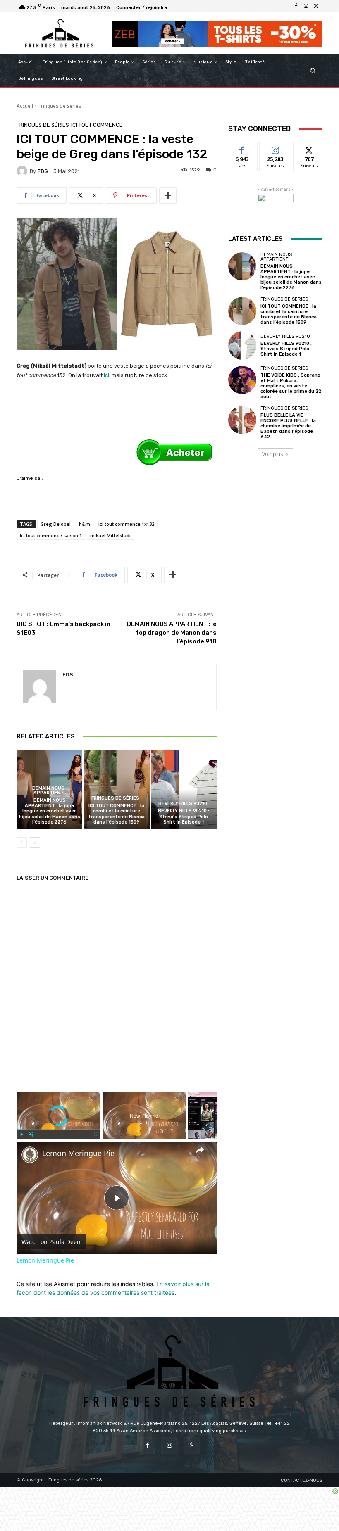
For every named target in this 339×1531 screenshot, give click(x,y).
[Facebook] (296, 6)
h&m (84, 524)
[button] (313, 70)
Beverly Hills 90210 (182, 803)
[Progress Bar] (58, 1129)
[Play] (21, 1134)
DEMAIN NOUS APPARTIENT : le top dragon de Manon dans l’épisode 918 (172, 632)
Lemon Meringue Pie (78, 1153)
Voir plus (272, 454)
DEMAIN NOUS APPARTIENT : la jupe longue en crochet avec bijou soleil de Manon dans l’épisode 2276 (49, 811)
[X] (316, 6)
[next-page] (35, 842)
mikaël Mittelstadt (110, 535)
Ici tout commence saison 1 (51, 535)
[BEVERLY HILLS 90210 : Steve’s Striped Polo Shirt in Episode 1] (184, 789)
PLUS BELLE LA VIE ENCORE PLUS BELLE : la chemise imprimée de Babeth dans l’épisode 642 (288, 426)
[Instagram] (306, 6)
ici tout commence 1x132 (126, 524)
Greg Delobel (56, 524)
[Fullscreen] (95, 1134)
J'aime (241, 148)
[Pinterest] (192, 1445)
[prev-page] (22, 842)
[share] (200, 1149)
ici (106, 375)
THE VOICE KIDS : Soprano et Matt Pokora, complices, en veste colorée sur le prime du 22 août (290, 386)
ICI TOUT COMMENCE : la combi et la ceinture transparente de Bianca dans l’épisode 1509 (116, 814)
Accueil (25, 105)
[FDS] (23, 171)
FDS (42, 171)
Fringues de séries (59, 105)
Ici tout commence (97, 125)
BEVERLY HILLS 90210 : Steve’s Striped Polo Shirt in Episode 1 (183, 816)
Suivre (275, 148)
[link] (29, 1154)
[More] (168, 195)
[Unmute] (31, 1134)
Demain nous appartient (48, 790)
